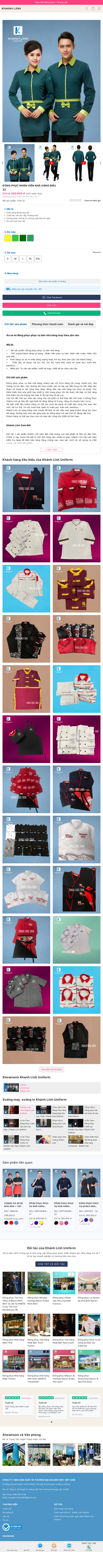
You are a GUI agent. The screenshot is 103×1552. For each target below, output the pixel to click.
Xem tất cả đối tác (51, 1264)
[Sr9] (64, 1454)
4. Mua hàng (11, 273)
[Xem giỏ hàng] (12, 1545)
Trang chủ (7, 1509)
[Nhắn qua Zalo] (69, 1545)
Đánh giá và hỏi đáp (81, 324)
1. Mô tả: (9, 209)
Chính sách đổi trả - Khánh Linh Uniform (71, 1512)
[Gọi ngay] (89, 1547)
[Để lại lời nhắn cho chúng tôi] (54, 1545)
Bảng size (97, 252)
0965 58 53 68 (19, 1494)
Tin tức (6, 1520)
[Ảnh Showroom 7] (39, 1454)
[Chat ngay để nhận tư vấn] (40, 1545)
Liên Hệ (6, 1516)
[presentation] (3, 163)
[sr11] (89, 1454)
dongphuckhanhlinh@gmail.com (22, 1497)
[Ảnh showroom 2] (14, 1454)
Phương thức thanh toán (47, 324)
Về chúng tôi (8, 1512)
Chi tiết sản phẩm (16, 324)
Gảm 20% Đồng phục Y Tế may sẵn (51, 2)
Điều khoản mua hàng (63, 1509)
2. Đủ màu (10, 232)
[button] (51, 1422)
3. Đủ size (10, 252)
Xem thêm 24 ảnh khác (51, 1069)
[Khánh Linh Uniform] (11, 9)
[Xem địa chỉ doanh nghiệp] (26, 1545)
